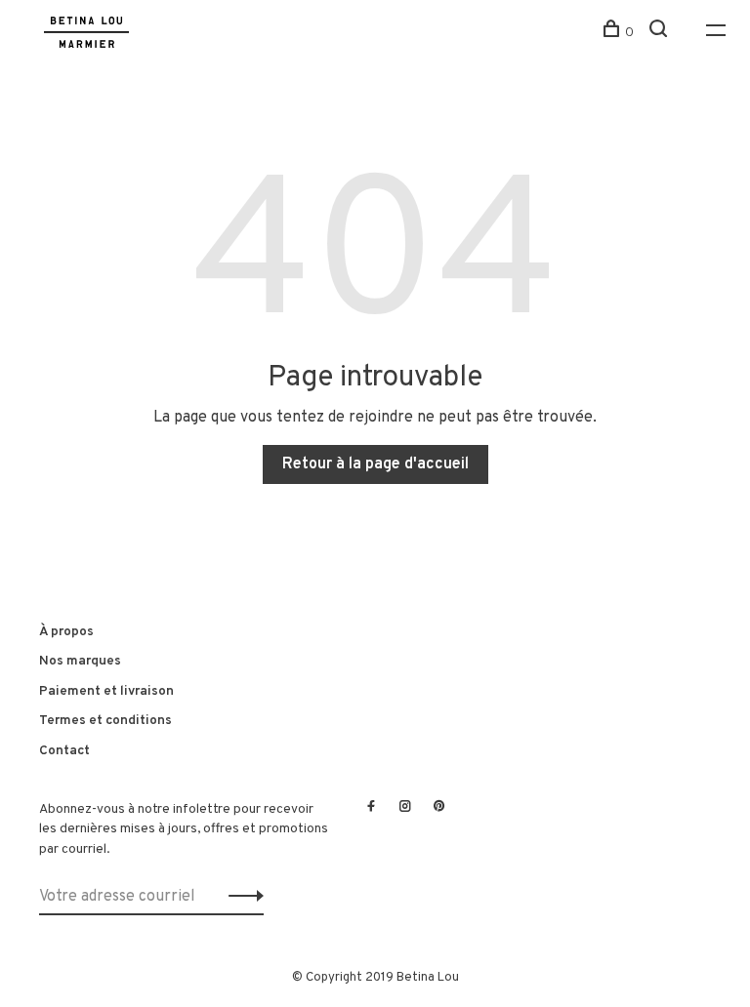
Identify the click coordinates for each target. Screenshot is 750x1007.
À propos (66, 632)
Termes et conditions (105, 720)
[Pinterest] (439, 808)
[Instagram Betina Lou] (405, 808)
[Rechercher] (660, 32)
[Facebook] (371, 808)
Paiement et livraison (106, 691)
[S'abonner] (241, 896)
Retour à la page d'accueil (375, 464)
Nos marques (80, 661)
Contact (64, 751)
